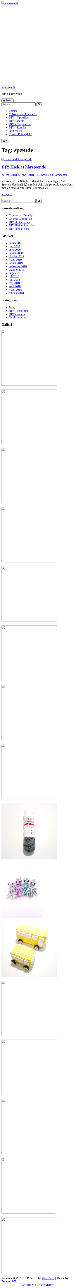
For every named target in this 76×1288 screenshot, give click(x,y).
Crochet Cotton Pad (20, 218)
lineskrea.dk (8, 87)
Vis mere (6, 194)
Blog (12, 307)
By (42, 174)
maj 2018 (14, 283)
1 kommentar (59, 174)
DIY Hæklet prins (19, 222)
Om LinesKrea (17, 317)
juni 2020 (14, 246)
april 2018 (15, 286)
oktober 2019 (16, 256)
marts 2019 (15, 259)
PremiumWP (8, 1281)
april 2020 (15, 249)
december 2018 (18, 266)
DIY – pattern (17, 314)
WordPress (48, 1278)
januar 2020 (16, 253)
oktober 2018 (16, 269)
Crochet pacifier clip (20, 215)
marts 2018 (15, 289)
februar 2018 (16, 293)
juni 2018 (14, 279)
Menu (9, 100)
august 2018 (16, 273)
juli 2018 (14, 276)
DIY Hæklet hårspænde (23, 167)
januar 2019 (16, 263)
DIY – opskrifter (18, 310)
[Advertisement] (38, 45)
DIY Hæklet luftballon (22, 225)
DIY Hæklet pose (19, 228)
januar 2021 (16, 243)
